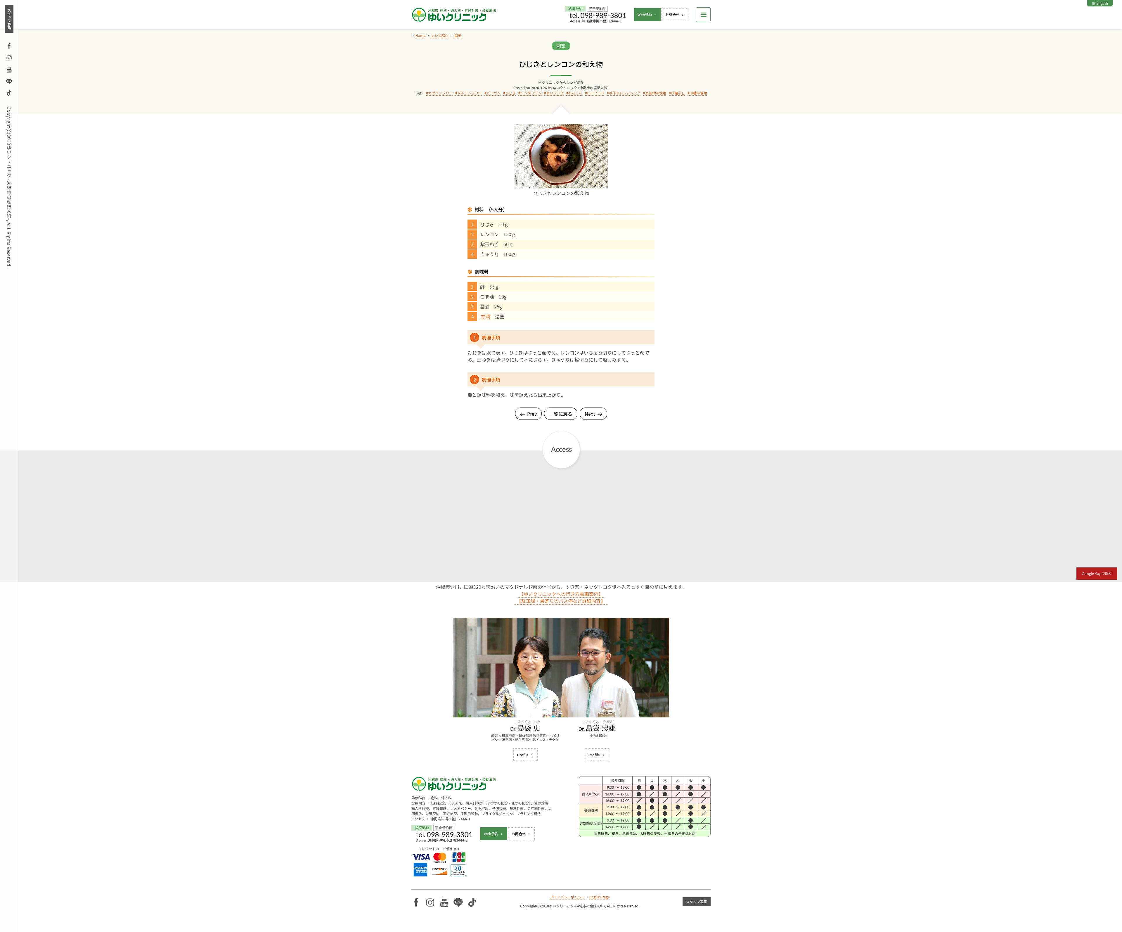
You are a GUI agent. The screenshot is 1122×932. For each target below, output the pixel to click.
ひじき (510, 92)
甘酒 (485, 316)
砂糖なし (678, 92)
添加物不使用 (655, 92)
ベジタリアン (530, 92)
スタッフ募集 (9, 18)
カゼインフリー (440, 92)
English (1102, 3)
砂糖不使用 (698, 92)
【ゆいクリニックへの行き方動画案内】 (561, 593)
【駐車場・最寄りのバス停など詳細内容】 (561, 600)
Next (590, 413)
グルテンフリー (469, 92)
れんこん (575, 92)
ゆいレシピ (555, 92)
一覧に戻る (560, 413)
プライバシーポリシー (567, 896)
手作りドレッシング (624, 92)
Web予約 (645, 14)
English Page (599, 896)
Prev (532, 413)
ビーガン (493, 92)
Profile (523, 754)
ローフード (595, 92)
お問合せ (672, 14)
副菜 (561, 45)
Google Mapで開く (1097, 573)
